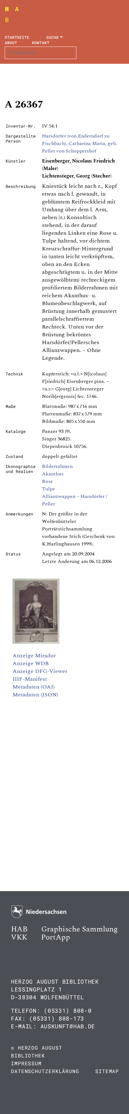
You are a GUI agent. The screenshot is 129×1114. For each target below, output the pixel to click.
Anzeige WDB (31, 663)
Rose (47, 481)
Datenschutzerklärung (45, 1071)
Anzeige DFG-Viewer (40, 671)
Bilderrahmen (57, 466)
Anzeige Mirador (34, 655)
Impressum (26, 1063)
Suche (52, 37)
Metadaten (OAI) (34, 687)
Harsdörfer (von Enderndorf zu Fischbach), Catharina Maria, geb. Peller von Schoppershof (79, 143)
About (11, 42)
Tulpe (48, 489)
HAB (19, 929)
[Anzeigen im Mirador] (36, 642)
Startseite (17, 37)
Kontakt (40, 42)
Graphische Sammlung (79, 929)
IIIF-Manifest (30, 679)
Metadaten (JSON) (35, 694)
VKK (19, 937)
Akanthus (53, 474)
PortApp (55, 937)
